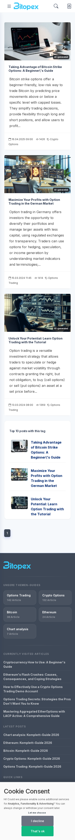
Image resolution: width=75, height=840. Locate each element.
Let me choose (37, 812)
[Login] (68, 6)
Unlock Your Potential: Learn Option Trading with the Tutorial (35, 340)
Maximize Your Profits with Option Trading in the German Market (34, 201)
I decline (37, 821)
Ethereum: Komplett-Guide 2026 (27, 742)
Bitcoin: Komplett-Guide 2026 (25, 750)
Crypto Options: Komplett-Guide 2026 (31, 758)
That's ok (38, 831)
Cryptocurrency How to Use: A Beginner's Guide (34, 664)
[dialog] (37, 811)
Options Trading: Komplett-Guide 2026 (32, 766)
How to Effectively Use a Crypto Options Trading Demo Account (33, 689)
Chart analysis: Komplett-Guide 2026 (31, 735)
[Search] (56, 6)
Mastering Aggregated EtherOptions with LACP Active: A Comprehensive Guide (34, 714)
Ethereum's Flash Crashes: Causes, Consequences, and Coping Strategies (32, 677)
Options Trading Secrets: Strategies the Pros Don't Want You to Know (37, 701)
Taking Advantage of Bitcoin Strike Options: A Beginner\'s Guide (35, 69)
